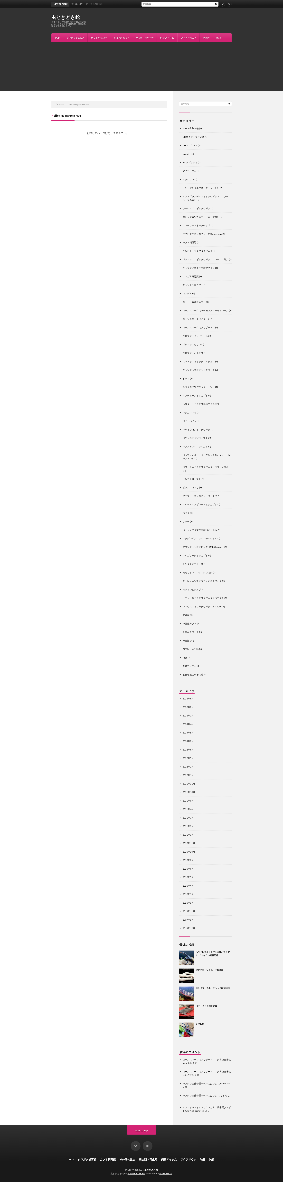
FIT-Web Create (136, 1173)
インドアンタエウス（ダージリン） (201, 187)
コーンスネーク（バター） (196, 319)
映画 (205, 37)
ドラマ (186, 378)
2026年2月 (188, 707)
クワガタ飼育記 (74, 37)
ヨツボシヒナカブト (193, 589)
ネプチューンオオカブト (195, 395)
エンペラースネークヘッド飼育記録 (213, 988)
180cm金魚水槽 (191, 128)
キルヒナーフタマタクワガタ (197, 250)
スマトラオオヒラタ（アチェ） (199, 361)
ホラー (186, 521)
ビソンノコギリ (191, 487)
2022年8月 (188, 749)
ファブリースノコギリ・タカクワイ (201, 495)
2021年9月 (188, 800)
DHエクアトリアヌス (193, 136)
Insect (186, 153)
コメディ (187, 293)
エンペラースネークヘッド (196, 225)
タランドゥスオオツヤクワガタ (199, 370)
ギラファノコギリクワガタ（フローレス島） (205, 259)
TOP (57, 37)
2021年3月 (188, 817)
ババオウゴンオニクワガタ (196, 429)
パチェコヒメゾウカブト (195, 438)
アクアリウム (188, 37)
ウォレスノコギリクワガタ (196, 208)
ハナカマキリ (189, 412)
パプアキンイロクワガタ (195, 446)
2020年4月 (188, 885)
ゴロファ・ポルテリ (193, 353)
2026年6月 (188, 698)
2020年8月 (188, 860)
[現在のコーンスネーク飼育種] (186, 976)
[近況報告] (186, 1030)
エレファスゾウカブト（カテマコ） (201, 216)
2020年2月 (188, 894)
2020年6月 (188, 868)
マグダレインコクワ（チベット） (200, 538)
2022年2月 (188, 766)
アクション (188, 179)
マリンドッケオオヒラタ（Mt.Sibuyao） (203, 547)
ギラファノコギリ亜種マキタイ (199, 267)
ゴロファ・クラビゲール (195, 336)
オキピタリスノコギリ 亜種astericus (202, 233)
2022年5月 (188, 758)
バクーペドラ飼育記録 (206, 1006)
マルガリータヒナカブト (195, 555)
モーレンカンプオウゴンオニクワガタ (202, 581)
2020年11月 (189, 843)
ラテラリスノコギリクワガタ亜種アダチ (203, 598)
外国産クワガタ (191, 632)
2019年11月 (189, 911)
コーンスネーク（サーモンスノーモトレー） (205, 310)
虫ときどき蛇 (65, 17)
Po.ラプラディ (190, 162)
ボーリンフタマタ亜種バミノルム (200, 530)
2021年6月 (188, 809)
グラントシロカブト (193, 284)
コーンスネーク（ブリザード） (199, 327)
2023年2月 (188, 741)
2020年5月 (188, 877)
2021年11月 (189, 783)
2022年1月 (188, 775)
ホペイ (186, 513)
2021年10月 (189, 792)
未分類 (186, 640)
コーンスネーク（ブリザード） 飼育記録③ (205, 1059)
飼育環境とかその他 (193, 674)
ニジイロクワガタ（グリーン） (199, 387)
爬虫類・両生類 (144, 37)
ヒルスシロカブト (192, 478)
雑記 (218, 37)
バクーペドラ (189, 421)
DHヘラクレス (190, 145)
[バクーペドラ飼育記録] (186, 1012)
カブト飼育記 (98, 37)
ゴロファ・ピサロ (192, 344)
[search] (216, 4)
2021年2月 (188, 826)
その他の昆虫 (120, 37)
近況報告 (200, 1024)
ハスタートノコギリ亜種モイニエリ (201, 404)
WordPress (165, 1173)
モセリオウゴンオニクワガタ (197, 572)
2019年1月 (188, 919)
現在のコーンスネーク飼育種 (209, 970)
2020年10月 (189, 851)
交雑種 (186, 615)
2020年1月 (188, 902)
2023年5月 (188, 732)
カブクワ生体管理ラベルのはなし (200, 1083)
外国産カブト (189, 623)
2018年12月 (189, 928)
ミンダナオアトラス (193, 564)
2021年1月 (188, 834)
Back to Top (141, 1130)
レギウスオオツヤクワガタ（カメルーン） (204, 606)
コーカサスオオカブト (194, 301)
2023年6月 (188, 724)
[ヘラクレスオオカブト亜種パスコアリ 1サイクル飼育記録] (186, 958)
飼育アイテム (167, 37)
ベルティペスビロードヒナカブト (200, 504)
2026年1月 (188, 715)
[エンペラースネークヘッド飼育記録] (186, 994)
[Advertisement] (141, 67)
